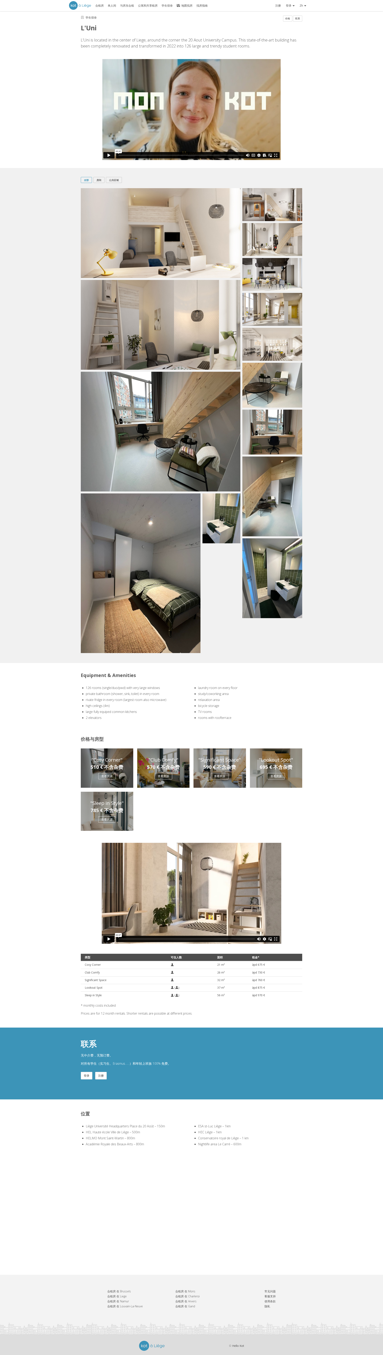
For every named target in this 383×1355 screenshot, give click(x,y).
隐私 (267, 1306)
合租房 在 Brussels (119, 1291)
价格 (287, 18)
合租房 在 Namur (118, 1301)
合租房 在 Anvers (185, 1301)
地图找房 (186, 5)
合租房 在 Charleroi (187, 1296)
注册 (278, 5)
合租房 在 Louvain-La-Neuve (125, 1306)
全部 (86, 180)
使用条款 (270, 1301)
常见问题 (270, 1291)
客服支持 (270, 1296)
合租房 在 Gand (185, 1306)
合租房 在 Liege (117, 1296)
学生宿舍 (91, 17)
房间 (99, 180)
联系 (297, 18)
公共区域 (114, 180)
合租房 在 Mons (185, 1291)
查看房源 (107, 776)
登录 (86, 1075)
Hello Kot (238, 1346)
